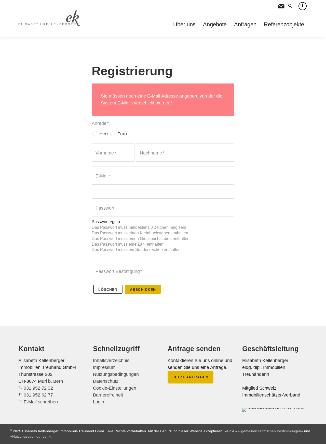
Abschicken (143, 289)
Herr (103, 133)
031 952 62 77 (38, 395)
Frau (122, 133)
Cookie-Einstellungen (114, 388)
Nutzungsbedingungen (116, 374)
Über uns (184, 24)
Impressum (104, 367)
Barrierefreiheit (108, 395)
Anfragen (245, 24)
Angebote (215, 24)
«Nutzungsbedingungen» (30, 436)
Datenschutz (105, 381)
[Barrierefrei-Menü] (302, 6)
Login (98, 401)
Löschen (107, 289)
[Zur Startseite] (49, 18)
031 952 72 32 (38, 388)
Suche (290, 6)
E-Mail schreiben (41, 401)
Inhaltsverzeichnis (111, 360)
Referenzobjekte (284, 24)
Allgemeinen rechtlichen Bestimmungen (269, 431)
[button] (281, 6)
